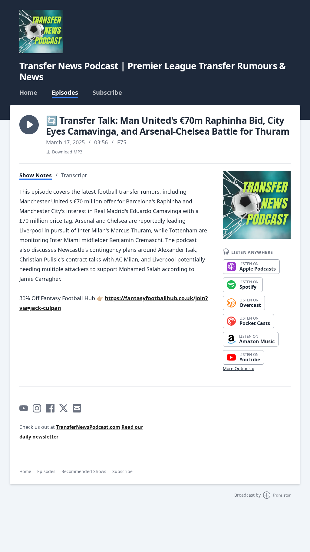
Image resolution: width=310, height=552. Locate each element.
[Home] (41, 31)
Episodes (65, 93)
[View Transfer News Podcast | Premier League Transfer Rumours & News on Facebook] (50, 408)
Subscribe (107, 93)
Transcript (74, 175)
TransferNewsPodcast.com (88, 427)
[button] (29, 124)
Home (28, 93)
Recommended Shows (83, 471)
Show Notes (35, 175)
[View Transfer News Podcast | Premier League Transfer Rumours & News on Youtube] (23, 408)
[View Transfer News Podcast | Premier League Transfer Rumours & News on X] (63, 408)
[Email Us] (77, 408)
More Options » (238, 368)
